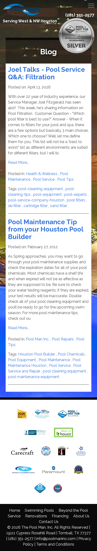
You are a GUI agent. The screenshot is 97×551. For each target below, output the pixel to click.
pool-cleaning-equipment (40, 189)
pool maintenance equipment (33, 377)
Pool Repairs (63, 339)
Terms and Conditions (55, 544)
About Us (81, 516)
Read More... (18, 162)
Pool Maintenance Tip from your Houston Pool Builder (45, 229)
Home (14, 510)
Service (14, 516)
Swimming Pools (39, 510)
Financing (60, 516)
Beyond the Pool (73, 510)
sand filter (58, 206)
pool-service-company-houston (36, 200)
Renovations (36, 516)
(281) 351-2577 (79, 14)
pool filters (76, 200)
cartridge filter (36, 206)
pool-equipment (47, 194)
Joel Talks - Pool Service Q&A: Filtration (46, 73)
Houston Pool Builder (36, 354)
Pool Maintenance (54, 360)
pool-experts (75, 194)
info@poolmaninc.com (56, 538)
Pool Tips (65, 179)
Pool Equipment (22, 360)
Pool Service (44, 179)
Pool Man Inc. (37, 339)
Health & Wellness (41, 174)
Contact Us (48, 521)
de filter (14, 206)
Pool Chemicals (71, 354)
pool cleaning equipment (64, 371)
